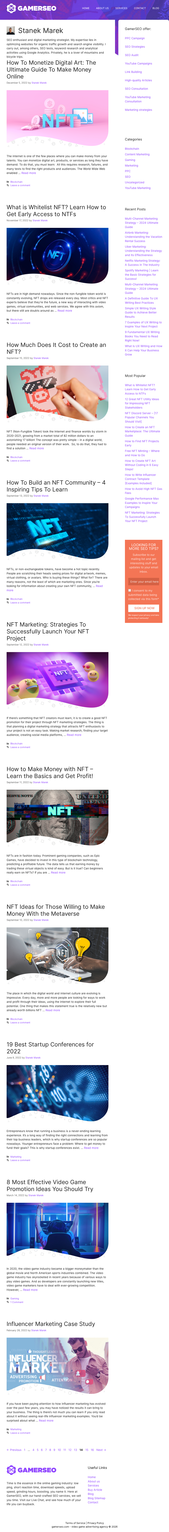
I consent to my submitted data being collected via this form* (143, 595)
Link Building (133, 72)
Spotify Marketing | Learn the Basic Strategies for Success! (141, 274)
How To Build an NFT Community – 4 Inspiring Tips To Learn (56, 486)
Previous (14, 1450)
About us (94, 1481)
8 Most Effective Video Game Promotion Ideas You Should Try (50, 1185)
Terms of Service (75, 1523)
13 (76, 1450)
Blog (91, 1494)
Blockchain (16, 181)
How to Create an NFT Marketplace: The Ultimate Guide (142, 431)
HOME (85, 8)
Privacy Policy (95, 1523)
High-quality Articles (138, 80)
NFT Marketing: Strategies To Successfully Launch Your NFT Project (48, 631)
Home (92, 1477)
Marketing (15, 1156)
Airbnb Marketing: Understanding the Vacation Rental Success (143, 237)
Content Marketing (137, 154)
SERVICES (121, 8)
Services (93, 1485)
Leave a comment (20, 185)
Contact (93, 1502)
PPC (128, 171)
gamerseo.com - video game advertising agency (80, 1526)
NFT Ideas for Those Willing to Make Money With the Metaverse (56, 910)
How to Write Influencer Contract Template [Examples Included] (140, 479)
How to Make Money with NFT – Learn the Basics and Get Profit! (50, 772)
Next (101, 1450)
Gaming (14, 1298)
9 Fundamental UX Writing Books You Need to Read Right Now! (142, 336)
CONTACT (140, 8)
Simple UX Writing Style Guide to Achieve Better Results (141, 312)
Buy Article (95, 1489)
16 (93, 1450)
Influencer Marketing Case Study (51, 1323)
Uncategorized (134, 182)
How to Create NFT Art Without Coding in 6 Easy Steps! (141, 465)
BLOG (155, 8)
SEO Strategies (135, 46)
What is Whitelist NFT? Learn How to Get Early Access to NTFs (56, 210)
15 (87, 1450)
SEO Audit (131, 55)
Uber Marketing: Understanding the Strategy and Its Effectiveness (143, 251)
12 (70, 1450)
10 (60, 1450)
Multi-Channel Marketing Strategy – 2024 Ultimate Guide (141, 223)
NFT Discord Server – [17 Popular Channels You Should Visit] (141, 417)
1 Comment (16, 1302)
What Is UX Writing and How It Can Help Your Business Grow (143, 350)
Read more (28, 173)
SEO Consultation (136, 88)
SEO (128, 176)
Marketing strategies (138, 109)
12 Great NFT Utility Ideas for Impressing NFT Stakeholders (142, 403)
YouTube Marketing (138, 188)
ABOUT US (102, 8)
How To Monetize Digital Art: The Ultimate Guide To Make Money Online (51, 69)
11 (65, 1450)
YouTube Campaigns (138, 63)
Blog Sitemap (96, 1498)
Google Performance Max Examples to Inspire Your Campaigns (142, 503)
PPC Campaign (135, 38)
